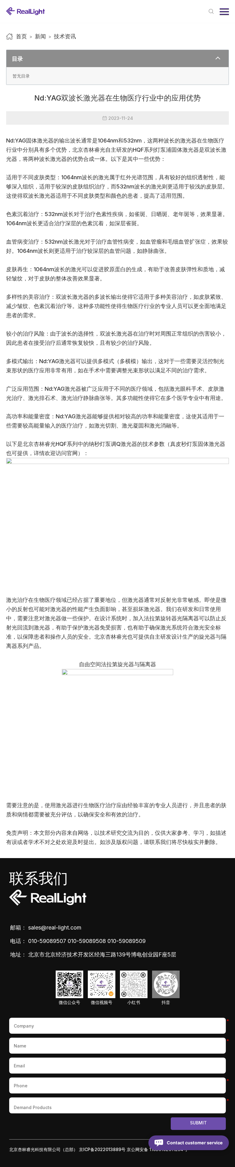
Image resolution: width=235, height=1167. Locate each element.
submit (198, 1122)
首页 (21, 36)
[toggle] (218, 58)
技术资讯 (65, 36)
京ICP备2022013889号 (102, 1149)
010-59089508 (87, 941)
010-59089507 (47, 941)
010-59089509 (126, 941)
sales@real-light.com (54, 927)
